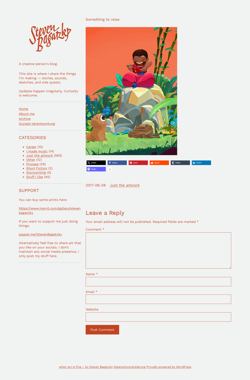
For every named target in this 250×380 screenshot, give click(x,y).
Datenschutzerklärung (130, 367)
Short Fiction (36, 168)
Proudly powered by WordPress (169, 367)
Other (30, 160)
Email (91, 292)
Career (31, 147)
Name (92, 274)
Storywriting (36, 172)
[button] (96, 162)
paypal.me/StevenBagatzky (40, 234)
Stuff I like (34, 177)
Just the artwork (39, 155)
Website (92, 309)
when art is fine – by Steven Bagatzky (86, 367)
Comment (95, 229)
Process (32, 164)
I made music (37, 151)
